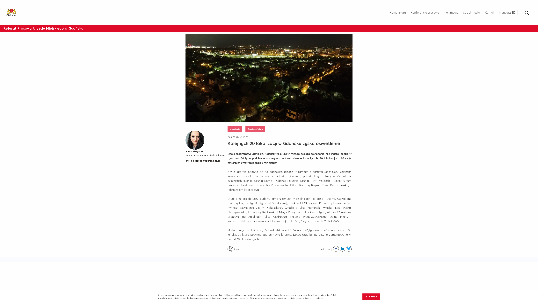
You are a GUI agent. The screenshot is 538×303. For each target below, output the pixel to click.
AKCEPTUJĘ (371, 296)
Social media (471, 12)
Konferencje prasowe (425, 12)
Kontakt (490, 12)
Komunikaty (398, 12)
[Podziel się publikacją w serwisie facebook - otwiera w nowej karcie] (336, 249)
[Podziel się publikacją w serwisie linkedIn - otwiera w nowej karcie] (342, 249)
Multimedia (451, 12)
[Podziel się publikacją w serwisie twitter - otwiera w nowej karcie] (349, 249)
